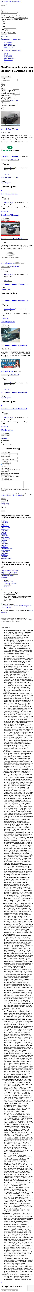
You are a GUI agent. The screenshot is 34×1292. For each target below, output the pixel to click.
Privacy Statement (9, 594)
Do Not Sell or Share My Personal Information (17, 596)
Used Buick (4, 524)
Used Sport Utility (6, 574)
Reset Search (4, 36)
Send (2, 502)
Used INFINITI (5, 539)
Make (2, 29)
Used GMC (4, 534)
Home (6, 53)
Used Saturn (4, 555)
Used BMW (4, 522)
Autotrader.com (5, 606)
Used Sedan (13, 572)
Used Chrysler (5, 529)
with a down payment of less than (10, 470)
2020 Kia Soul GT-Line (9, 129)
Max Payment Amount (7, 17)
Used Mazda (4, 547)
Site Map (7, 586)
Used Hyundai (5, 537)
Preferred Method (6, 463)
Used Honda (4, 535)
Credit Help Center (9, 45)
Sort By (3, 102)
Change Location (5, 76)
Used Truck (14, 574)
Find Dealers (8, 42)
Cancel (3, 498)
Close (2, 511)
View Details (8, 174)
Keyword (3, 11)
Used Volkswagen (6, 558)
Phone (8, 459)
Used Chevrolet (5, 527)
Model (2, 31)
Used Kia (3, 542)
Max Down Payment (7, 16)
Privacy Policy (5, 495)
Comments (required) (7, 479)
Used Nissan (4, 551)
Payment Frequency (6, 19)
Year (2, 83)
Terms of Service (17, 495)
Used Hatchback (5, 572)
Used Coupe (14, 570)
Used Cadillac (5, 526)
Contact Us (7, 585)
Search (3, 78)
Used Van (3, 575)
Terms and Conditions (10, 583)
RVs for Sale (7, 607)
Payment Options (6, 183)
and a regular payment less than (10, 473)
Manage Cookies (9, 601)
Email (10, 465)
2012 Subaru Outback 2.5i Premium (14, 239)
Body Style (4, 32)
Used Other (4, 577)
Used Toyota (4, 556)
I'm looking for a (5, 466)
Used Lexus (4, 543)
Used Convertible (6, 570)
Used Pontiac (4, 553)
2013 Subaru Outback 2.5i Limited (14, 345)
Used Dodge (4, 530)
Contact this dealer (9, 168)
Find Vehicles (8, 44)
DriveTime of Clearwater (10, 156)
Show (2, 107)
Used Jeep (4, 540)
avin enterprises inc (8, 263)
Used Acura (4, 521)
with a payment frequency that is (10, 476)
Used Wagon (10, 575)
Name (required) (5, 452)
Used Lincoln (5, 545)
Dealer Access (8, 47)
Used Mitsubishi (5, 550)
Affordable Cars (7, 371)
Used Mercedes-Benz (7, 548)
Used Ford (4, 532)
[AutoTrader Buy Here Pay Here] (10, 39)
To (3, 25)
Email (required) (5, 456)
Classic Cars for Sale (16, 606)
